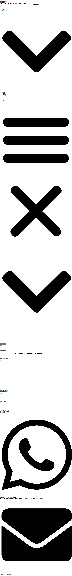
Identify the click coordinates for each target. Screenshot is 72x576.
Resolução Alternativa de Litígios (5, 410)
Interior (4, 92)
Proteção (4, 94)
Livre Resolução (2, 412)
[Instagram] (3, 2)
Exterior (4, 93)
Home (2, 8)
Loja (0, 394)
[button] (36, 175)
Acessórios (4, 95)
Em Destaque (3, 9)
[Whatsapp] (7, 391)
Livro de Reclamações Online (4, 411)
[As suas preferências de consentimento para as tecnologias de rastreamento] (70, 574)
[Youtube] (5, 2)
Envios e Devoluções (3, 409)
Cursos (3, 99)
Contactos (3, 101)
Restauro (4, 97)
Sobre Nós (3, 100)
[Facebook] (1, 2)
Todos (4, 98)
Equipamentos (5, 96)
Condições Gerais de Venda (4, 408)
